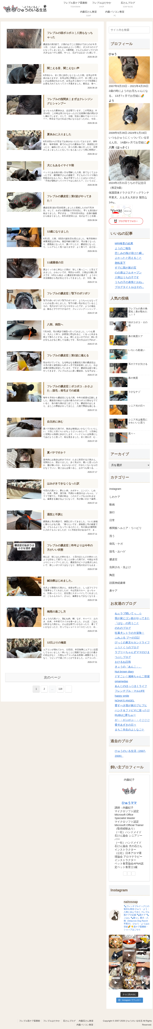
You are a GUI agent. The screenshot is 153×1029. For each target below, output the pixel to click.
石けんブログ (69, 1021)
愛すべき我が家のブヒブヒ (131, 705)
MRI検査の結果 (124, 243)
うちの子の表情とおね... (129, 282)
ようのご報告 (123, 248)
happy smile (122, 695)
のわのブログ (123, 628)
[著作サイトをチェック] (125, 874)
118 (60, 689)
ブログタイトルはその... (129, 287)
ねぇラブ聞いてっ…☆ (128, 613)
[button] (147, 30)
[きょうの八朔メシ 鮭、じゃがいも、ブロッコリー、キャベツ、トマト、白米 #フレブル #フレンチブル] (115, 941)
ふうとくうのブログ (127, 647)
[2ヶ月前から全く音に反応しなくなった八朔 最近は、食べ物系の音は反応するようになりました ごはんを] (143, 955)
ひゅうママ (129, 802)
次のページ (52, 677)
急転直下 (120, 262)
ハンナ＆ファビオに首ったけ (132, 710)
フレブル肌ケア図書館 (29, 1021)
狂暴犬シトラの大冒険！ (129, 632)
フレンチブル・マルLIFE (130, 690)
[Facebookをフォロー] (129, 874)
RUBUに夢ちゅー (125, 715)
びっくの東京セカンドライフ (132, 642)
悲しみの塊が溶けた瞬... (129, 253)
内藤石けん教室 (86, 1021)
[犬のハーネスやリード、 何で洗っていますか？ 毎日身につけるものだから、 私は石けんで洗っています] (129, 941)
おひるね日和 (123, 661)
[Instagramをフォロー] (133, 874)
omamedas (121, 681)
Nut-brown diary (124, 671)
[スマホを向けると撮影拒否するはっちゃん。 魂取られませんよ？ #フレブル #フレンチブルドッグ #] (143, 982)
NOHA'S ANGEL (124, 700)
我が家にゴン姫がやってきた (132, 618)
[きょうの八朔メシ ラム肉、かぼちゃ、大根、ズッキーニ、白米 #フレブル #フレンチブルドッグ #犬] (115, 955)
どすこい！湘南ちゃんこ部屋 (132, 676)
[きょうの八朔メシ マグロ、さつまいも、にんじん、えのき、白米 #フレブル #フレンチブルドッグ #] (129, 982)
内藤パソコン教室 (84, 1024)
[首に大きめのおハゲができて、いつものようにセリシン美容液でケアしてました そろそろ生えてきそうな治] (115, 982)
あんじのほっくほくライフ (131, 686)
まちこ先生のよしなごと (129, 729)
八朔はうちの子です (127, 277)
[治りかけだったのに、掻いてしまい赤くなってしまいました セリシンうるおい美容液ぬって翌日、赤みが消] (143, 969)
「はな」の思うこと (127, 623)
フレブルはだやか (51, 1021)
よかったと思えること (128, 257)
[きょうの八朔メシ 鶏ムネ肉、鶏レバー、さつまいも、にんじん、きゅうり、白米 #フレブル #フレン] (129, 969)
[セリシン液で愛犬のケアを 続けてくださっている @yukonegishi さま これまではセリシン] (143, 941)
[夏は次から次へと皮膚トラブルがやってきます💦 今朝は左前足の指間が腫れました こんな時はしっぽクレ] (115, 969)
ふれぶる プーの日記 (127, 637)
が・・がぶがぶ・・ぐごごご (132, 720)
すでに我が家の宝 (125, 267)
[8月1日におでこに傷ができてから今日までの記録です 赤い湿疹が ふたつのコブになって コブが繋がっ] (129, 955)
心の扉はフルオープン (128, 272)
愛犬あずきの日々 (125, 724)
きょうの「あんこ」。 (128, 666)
